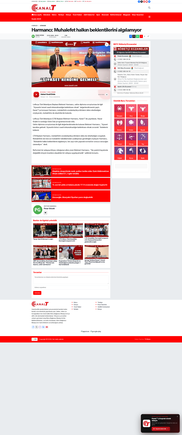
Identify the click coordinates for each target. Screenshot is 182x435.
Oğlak (119, 158)
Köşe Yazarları (138, 15)
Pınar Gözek (49, 209)
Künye (100, 309)
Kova (131, 158)
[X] (36, 327)
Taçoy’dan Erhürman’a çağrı (43, 239)
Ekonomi (105, 15)
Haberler (35, 25)
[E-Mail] (45, 212)
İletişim (76, 309)
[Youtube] (46, 327)
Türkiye (61, 15)
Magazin (126, 15)
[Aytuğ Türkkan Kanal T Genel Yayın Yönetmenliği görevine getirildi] (97, 252)
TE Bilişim (147, 339)
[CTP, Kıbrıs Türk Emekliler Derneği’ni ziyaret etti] (71, 230)
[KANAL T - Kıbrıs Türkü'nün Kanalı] (44, 7)
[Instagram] (40, 327)
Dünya (68, 15)
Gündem (46, 15)
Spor (98, 15)
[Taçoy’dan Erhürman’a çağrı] (45, 230)
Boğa (143, 116)
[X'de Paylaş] (134, 36)
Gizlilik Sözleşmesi (104, 307)
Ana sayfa (37, 15)
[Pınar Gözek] (37, 209)
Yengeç (119, 116)
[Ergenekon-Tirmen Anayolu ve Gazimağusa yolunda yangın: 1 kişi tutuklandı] (71, 252)
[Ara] (149, 8)
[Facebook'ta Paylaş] (130, 36)
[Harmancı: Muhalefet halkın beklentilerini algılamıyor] (71, 64)
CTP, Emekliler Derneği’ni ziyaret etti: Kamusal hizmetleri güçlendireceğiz (96, 240)
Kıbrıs (54, 15)
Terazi (119, 144)
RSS (35, 339)
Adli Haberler (89, 15)
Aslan (131, 130)
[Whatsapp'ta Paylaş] (137, 36)
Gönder (37, 293)
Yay (143, 144)
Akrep (131, 144)
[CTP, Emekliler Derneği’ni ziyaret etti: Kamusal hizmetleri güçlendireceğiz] (97, 230)
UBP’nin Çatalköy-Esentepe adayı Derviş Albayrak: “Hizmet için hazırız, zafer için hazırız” (45, 262)
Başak (143, 130)
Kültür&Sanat (116, 15)
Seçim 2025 (36, 19)
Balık (142, 158)
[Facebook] (33, 327)
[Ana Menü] (149, 17)
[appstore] (85, 331)
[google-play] (96, 331)
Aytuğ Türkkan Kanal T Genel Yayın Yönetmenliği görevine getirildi (95, 261)
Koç (131, 116)
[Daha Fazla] (141, 36)
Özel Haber (77, 15)
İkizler (119, 130)
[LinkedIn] (43, 327)
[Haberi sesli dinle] (36, 94)
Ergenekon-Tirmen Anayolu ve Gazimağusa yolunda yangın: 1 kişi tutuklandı (70, 262)
